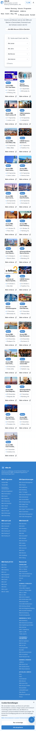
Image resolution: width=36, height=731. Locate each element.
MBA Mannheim (23, 540)
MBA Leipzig (22, 543)
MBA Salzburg (5, 569)
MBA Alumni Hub (23, 664)
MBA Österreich (5, 526)
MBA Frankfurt (22, 531)
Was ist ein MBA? (23, 567)
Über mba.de (22, 692)
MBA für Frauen (5, 510)
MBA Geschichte (23, 571)
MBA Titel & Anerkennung (25, 573)
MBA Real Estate (23, 506)
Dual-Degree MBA (23, 647)
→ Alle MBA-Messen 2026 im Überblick (18, 29)
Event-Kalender (22, 678)
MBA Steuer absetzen (24, 669)
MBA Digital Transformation (26, 509)
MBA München (22, 523)
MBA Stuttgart (22, 538)
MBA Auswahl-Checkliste (25, 610)
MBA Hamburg (22, 528)
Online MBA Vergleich (24, 588)
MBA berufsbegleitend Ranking (26, 608)
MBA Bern (3, 586)
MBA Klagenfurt (5, 574)
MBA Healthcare (23, 487)
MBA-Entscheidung (24, 613)
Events (7, 14)
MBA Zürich (4, 579)
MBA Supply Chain (23, 504)
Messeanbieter (22, 687)
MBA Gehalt (4, 508)
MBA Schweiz (4, 528)
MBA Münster (22, 553)
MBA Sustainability (24, 499)
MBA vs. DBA (22, 595)
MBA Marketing (23, 489)
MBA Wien (4, 565)
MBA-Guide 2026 (23, 683)
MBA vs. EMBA (23, 592)
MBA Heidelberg (23, 555)
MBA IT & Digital (23, 492)
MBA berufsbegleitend (6, 491)
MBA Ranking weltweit (24, 606)
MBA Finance (22, 485)
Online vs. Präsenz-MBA (25, 590)
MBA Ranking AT (5, 533)
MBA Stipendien (5, 498)
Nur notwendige (18, 722)
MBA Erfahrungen (5, 513)
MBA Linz (3, 572)
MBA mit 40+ (22, 645)
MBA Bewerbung (23, 620)
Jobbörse (23, 11)
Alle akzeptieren (18, 727)
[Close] (33, 702)
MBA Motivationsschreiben (26, 622)
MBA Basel (4, 584)
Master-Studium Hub (24, 656)
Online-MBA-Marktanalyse (25, 604)
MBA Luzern (4, 589)
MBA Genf (3, 582)
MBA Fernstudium (6, 493)
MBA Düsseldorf (23, 536)
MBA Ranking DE (5, 531)
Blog (12, 14)
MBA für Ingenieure (24, 641)
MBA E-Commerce (23, 511)
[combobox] (18, 43)
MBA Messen (22, 681)
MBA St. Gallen (5, 591)
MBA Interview (22, 627)
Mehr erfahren (10, 96)
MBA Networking (5, 515)
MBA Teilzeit (4, 506)
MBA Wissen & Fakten (24, 685)
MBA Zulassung (5, 501)
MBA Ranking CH (5, 536)
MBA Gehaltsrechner (24, 666)
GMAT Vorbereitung (24, 629)
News (2, 14)
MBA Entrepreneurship (24, 502)
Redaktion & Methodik (24, 694)
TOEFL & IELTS (22, 634)
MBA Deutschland (6, 523)
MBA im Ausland (23, 654)
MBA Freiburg (22, 557)
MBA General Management (25, 482)
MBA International (23, 497)
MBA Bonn (21, 550)
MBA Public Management (25, 516)
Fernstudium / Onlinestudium (5, 488)
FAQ (15, 14)
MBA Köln (21, 533)
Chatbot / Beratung (11, 8)
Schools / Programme (24, 8)
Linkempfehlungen (23, 690)
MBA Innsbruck (5, 577)
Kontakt (32, 15)
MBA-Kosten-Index (23, 601)
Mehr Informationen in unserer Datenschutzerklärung (17, 718)
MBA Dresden (22, 545)
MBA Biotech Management (25, 514)
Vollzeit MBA (4, 482)
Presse (21, 696)
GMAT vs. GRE (22, 631)
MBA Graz (4, 567)
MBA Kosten (4, 496)
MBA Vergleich (14, 11)
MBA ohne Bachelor (6, 503)
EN (29, 2)
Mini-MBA (21, 650)
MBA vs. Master (23, 569)
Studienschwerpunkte (24, 615)
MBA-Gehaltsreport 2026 (25, 599)
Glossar (21, 578)
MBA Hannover (23, 548)
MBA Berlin (22, 526)
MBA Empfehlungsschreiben (26, 625)
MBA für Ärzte (22, 643)
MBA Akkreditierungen (24, 576)
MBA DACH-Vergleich (24, 597)
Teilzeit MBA (4, 485)
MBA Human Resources (25, 494)
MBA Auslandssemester (25, 652)
